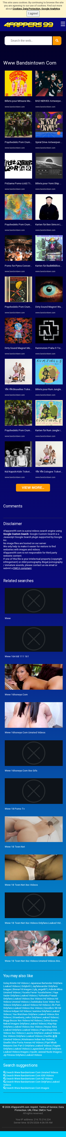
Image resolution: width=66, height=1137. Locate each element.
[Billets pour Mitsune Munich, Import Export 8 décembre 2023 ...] (18, 95)
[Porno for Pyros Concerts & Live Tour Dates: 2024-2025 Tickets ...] (18, 260)
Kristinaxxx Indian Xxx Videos (38, 1039)
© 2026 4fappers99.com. (16, 1107)
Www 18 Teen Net (15, 846)
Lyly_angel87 (40, 989)
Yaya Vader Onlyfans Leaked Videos (30, 994)
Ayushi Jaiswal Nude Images (45, 1051)
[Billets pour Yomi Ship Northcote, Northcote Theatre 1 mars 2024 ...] (49, 177)
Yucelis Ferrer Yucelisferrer (36, 992)
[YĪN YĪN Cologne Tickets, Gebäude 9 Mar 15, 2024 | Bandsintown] (49, 466)
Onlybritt (26, 986)
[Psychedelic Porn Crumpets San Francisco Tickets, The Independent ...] (18, 424)
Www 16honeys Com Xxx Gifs (21, 770)
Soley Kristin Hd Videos (16, 983)
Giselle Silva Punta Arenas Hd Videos (23, 1042)
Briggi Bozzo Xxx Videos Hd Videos (22, 1020)
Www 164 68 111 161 (17, 656)
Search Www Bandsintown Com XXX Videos (30, 1075)
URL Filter (32, 1110)
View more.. (33, 487)
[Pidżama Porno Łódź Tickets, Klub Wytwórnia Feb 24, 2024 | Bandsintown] (18, 177)
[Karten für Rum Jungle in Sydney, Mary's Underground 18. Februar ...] (49, 424)
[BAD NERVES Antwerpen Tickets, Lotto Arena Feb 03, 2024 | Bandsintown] (49, 95)
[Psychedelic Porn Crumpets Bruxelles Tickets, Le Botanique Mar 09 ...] (18, 136)
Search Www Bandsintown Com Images (27, 1088)
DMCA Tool (45, 1110)
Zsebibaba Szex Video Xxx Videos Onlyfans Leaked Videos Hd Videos (31, 1003)
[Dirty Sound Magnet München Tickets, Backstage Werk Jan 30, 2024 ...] (18, 342)
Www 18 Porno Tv (15, 808)
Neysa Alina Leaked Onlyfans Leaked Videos (30, 1028)
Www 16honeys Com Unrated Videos (25, 732)
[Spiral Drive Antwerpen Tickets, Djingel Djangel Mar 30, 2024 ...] (49, 136)
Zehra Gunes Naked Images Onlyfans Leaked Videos (30, 1022)
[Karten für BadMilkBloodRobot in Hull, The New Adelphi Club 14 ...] (49, 260)
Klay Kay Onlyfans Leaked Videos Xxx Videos (29, 1025)
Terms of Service (48, 1107)
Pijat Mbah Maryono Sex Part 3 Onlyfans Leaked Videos (30, 1044)
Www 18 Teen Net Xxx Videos (21, 884)
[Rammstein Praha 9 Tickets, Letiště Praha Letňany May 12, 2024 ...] (49, 342)
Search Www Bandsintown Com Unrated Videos (32, 1072)
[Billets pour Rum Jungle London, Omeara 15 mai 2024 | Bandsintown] (49, 383)
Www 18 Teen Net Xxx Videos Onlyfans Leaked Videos (35, 923)
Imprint (34, 1107)
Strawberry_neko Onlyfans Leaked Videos (35, 1017)
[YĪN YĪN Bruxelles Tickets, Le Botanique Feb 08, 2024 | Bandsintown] (18, 383)
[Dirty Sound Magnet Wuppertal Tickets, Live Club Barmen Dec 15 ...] (49, 301)
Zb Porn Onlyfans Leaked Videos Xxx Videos (31, 1006)
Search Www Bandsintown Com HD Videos (29, 1078)
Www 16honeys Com (16, 694)
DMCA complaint (22, 568)
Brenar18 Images (22, 989)
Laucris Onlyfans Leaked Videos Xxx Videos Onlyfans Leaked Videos (31, 1034)
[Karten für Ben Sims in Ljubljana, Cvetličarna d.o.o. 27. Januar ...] (49, 219)
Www (8, 618)
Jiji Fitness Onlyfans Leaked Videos (22, 1055)
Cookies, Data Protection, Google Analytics (36, 8)
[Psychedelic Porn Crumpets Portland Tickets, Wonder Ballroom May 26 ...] (18, 301)
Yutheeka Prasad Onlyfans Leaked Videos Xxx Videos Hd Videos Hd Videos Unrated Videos (30, 998)
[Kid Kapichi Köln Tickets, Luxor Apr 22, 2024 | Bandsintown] (18, 466)
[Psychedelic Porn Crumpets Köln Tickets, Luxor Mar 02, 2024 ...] (18, 219)
